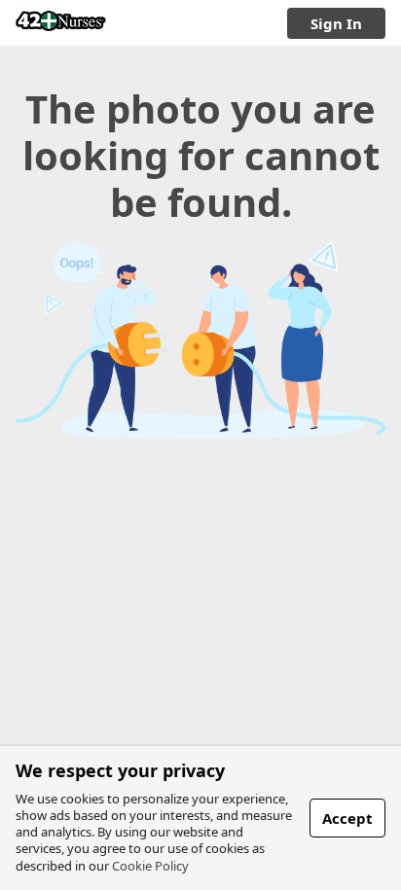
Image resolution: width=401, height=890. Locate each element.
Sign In (336, 23)
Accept (347, 818)
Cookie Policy (150, 865)
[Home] (61, 23)
